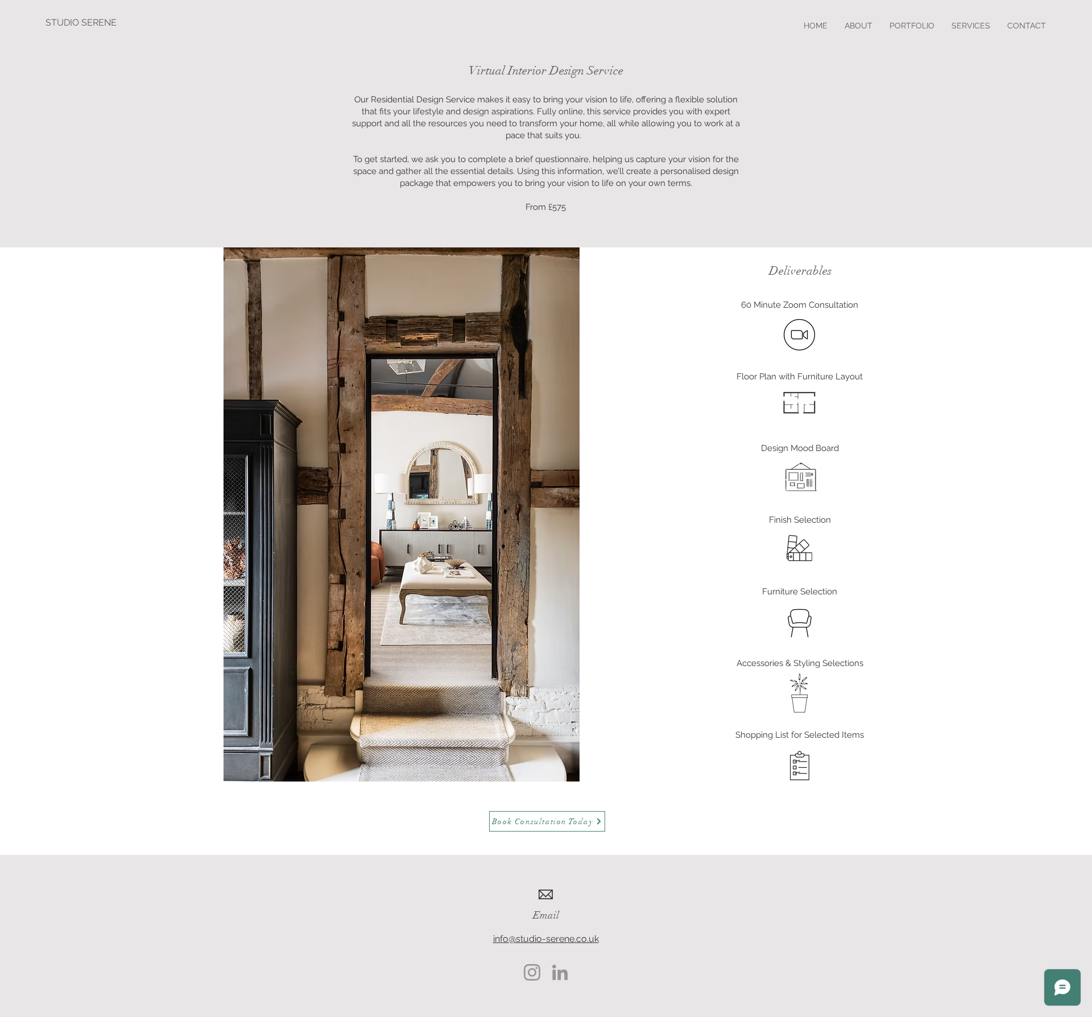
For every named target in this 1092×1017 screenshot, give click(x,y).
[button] (971, 25)
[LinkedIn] (560, 972)
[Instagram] (532, 972)
